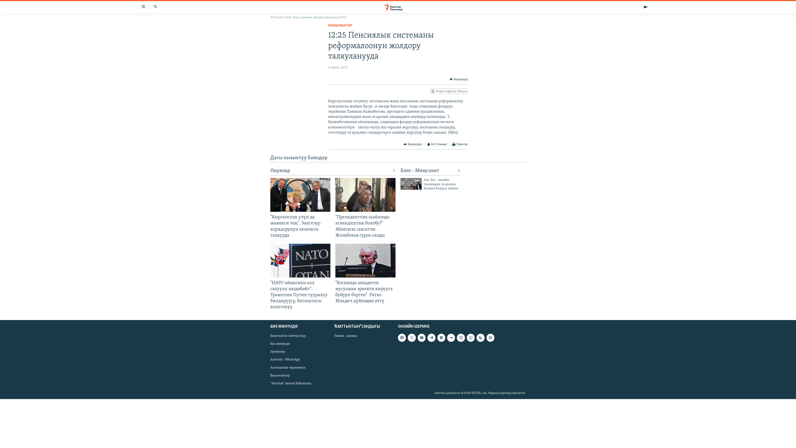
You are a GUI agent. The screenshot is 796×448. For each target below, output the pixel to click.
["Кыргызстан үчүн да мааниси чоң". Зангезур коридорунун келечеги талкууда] (300, 195)
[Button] (458, 79)
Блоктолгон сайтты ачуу (288, 336)
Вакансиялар (280, 375)
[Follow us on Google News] (441, 338)
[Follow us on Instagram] (461, 338)
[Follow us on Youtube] (422, 338)
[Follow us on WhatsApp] (471, 338)
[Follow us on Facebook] (402, 338)
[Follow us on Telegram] (431, 338)
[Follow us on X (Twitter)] (412, 338)
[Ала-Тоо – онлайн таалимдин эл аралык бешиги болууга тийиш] (411, 184)
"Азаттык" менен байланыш (290, 383)
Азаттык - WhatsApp (285, 359)
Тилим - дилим (345, 336)
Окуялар (280, 171)
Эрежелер (277, 351)
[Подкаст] (490, 338)
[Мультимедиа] (645, 7)
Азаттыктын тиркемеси (287, 367)
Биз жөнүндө (280, 344)
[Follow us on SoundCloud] (451, 338)
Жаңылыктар (340, 26)
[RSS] (480, 338)
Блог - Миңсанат (419, 171)
